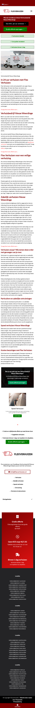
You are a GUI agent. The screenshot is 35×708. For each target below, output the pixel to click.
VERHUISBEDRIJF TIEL (17, 684)
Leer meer (17, 416)
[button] (17, 424)
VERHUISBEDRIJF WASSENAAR (17, 686)
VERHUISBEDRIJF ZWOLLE (17, 670)
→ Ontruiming (17, 487)
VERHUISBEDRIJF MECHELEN (17, 672)
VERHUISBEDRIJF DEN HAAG (17, 595)
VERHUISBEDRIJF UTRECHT (17, 625)
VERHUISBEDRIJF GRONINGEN (17, 650)
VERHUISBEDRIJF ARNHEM (17, 591)
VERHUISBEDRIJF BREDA (17, 593)
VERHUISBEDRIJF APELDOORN (17, 589)
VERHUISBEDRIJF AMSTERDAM (17, 587)
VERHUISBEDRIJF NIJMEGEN (17, 616)
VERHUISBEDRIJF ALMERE (17, 583)
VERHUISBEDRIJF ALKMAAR (17, 581)
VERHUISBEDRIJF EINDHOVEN (17, 599)
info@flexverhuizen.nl (18, 472)
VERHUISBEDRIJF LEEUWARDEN (17, 658)
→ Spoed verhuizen (17, 484)
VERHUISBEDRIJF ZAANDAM (17, 688)
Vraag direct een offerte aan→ (9, 109)
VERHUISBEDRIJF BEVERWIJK (17, 629)
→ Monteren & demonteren (17, 491)
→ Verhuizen (17, 477)
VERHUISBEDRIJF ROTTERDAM (17, 620)
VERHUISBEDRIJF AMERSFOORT (18, 585)
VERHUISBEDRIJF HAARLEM (17, 612)
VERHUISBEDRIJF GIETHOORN (17, 652)
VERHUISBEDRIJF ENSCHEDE (17, 648)
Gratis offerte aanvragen (17, 382)
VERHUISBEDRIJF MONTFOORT (17, 674)
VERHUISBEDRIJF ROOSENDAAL (17, 618)
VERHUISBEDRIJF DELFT (17, 597)
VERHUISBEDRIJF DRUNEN (17, 646)
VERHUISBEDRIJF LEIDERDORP (17, 656)
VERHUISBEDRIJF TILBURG (17, 623)
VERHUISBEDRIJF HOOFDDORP (17, 614)
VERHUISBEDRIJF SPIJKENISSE (17, 682)
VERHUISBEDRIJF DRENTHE (17, 644)
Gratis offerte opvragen (14, 29)
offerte (3, 148)
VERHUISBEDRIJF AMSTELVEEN (17, 640)
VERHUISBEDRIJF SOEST (17, 680)
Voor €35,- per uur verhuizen (15, 23)
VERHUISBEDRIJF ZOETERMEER (17, 627)
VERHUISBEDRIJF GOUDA (17, 642)
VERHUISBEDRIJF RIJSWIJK (17, 678)
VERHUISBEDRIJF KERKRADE (17, 654)
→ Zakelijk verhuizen (17, 481)
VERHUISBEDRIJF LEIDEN (17, 610)
